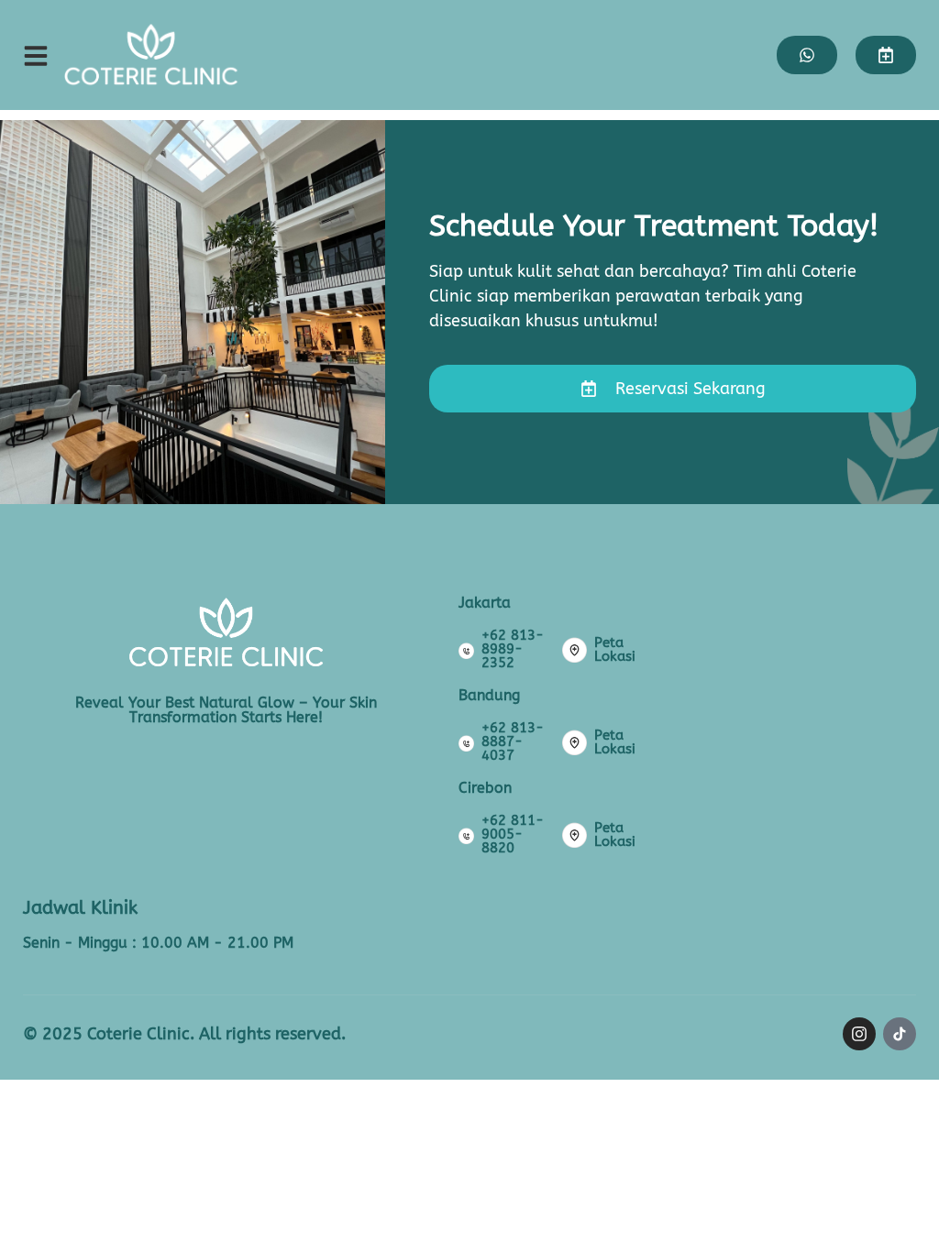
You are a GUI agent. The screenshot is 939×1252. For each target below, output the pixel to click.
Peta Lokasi (614, 649)
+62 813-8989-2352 (512, 649)
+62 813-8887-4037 (512, 741)
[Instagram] (859, 1033)
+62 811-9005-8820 (512, 834)
